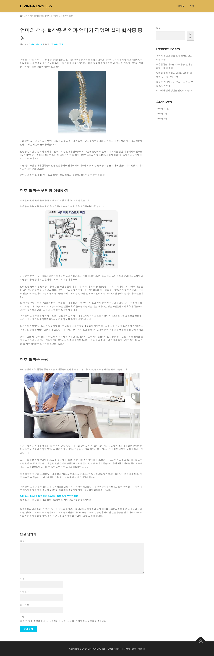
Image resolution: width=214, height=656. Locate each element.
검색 (158, 27)
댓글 (23, 540)
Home (180, 6)
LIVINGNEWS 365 (36, 6)
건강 (192, 6)
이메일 (24, 591)
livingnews (56, 44)
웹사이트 (24, 604)
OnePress (113, 648)
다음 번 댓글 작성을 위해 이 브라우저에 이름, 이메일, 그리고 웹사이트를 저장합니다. (63, 621)
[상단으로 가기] (200, 641)
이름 (23, 578)
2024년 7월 (161, 113)
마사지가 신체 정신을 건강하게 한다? (174, 90)
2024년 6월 (161, 118)
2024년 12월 (162, 108)
